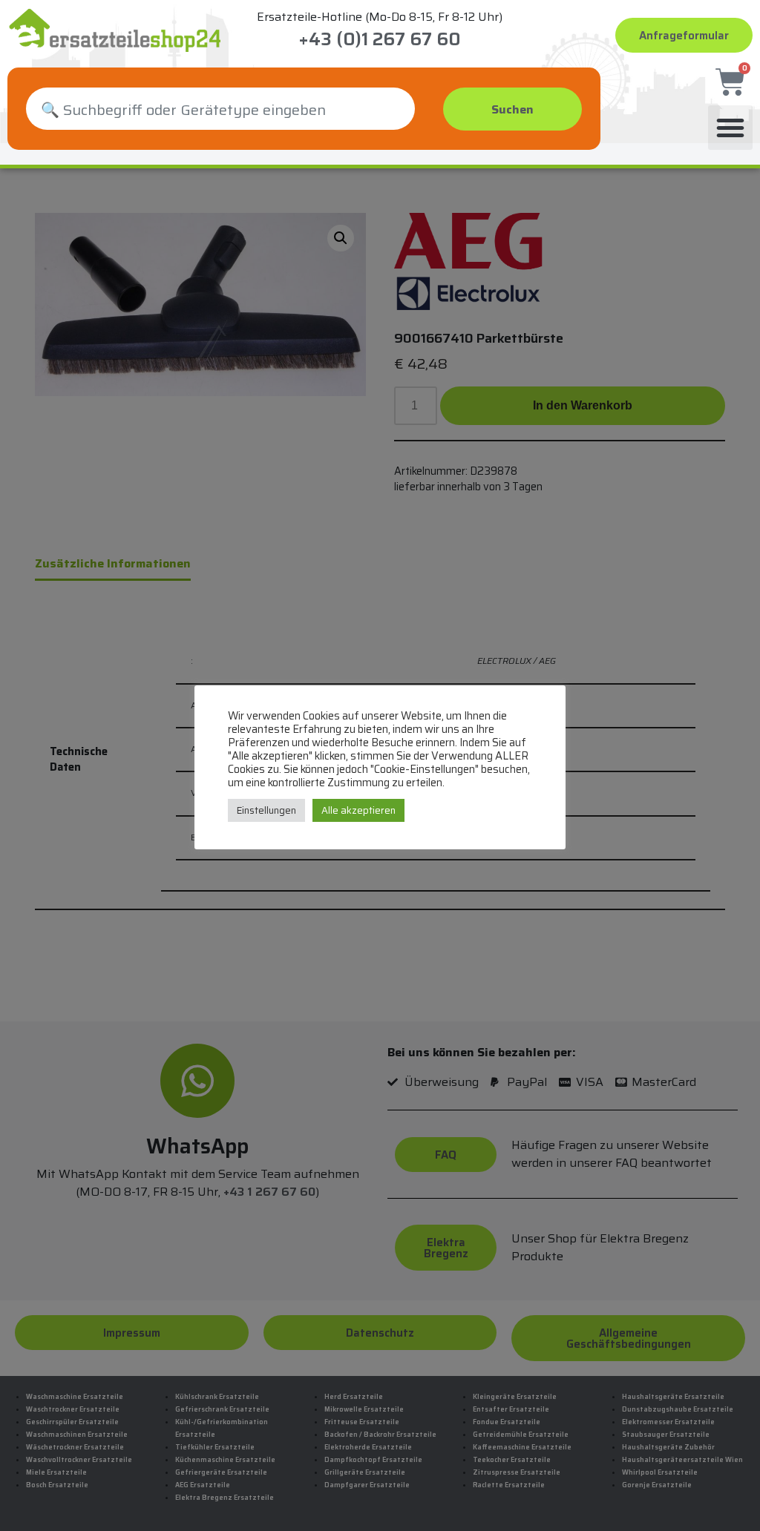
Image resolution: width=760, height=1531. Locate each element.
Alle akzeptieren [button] (358, 810)
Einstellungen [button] (266, 810)
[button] (730, 127)
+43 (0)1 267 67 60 (379, 39)
